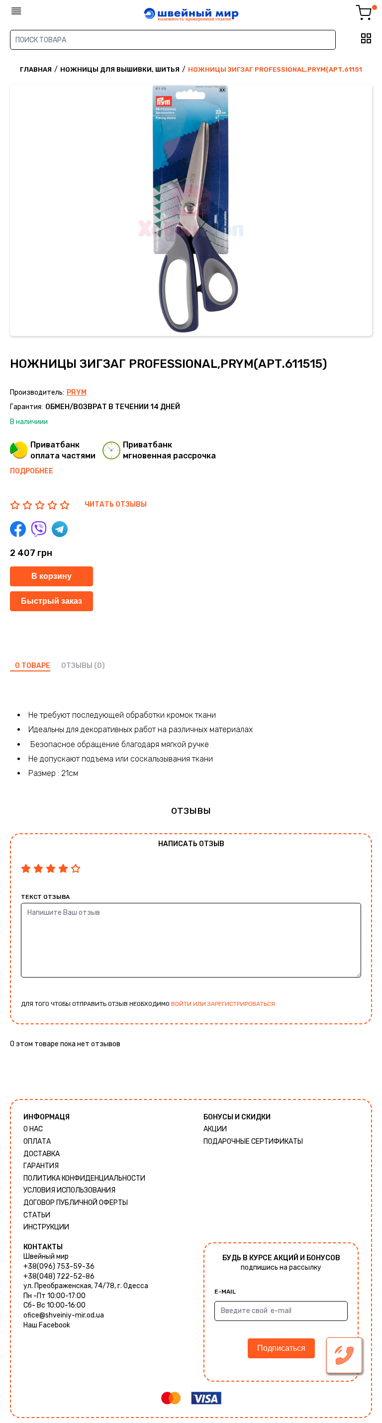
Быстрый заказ (51, 601)
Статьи (36, 1215)
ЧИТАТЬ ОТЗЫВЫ (116, 504)
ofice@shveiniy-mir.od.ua (63, 1315)
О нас (33, 1129)
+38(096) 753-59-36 (59, 1266)
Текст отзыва (45, 896)
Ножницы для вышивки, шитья (120, 69)
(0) (99, 665)
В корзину (51, 576)
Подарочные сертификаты (253, 1141)
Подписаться (281, 1348)
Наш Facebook (46, 1325)
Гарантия (41, 1166)
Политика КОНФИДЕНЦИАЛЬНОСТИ (84, 1178)
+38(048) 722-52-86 (59, 1276)
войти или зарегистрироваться (223, 1003)
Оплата (37, 1141)
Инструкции (46, 1227)
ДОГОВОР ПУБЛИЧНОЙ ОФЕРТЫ (75, 1203)
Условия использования (69, 1190)
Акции (215, 1129)
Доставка (41, 1154)
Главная (36, 69)
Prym (77, 392)
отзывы (77, 665)
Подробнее (31, 471)
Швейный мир (46, 1256)
